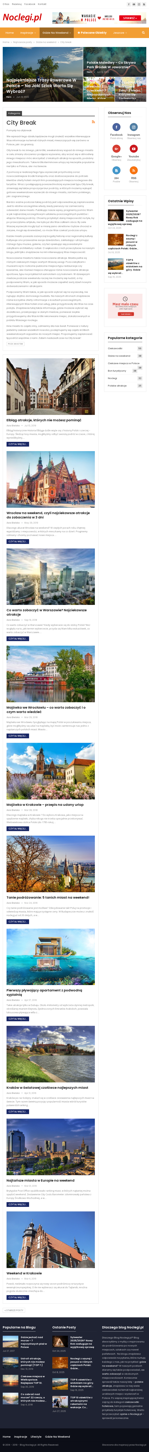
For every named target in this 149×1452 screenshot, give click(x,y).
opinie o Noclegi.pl (131, 1414)
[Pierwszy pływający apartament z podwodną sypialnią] (51, 957)
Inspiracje (27, 33)
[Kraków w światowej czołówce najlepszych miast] (51, 1054)
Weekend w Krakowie (24, 1273)
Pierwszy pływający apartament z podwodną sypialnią (44, 992)
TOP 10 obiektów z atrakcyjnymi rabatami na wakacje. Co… (81, 1402)
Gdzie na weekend (55, 33)
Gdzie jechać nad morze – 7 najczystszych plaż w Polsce (34, 1342)
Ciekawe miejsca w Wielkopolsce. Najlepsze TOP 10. (33, 1380)
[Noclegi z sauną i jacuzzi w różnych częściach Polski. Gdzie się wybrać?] (116, 239)
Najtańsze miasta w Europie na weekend (40, 1180)
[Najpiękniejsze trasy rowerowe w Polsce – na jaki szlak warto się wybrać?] (42, 74)
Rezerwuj (17, 4)
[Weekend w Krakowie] (51, 1239)
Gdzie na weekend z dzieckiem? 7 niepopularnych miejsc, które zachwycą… (98, 92)
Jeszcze (118, 33)
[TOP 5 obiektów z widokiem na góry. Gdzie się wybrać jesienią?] (116, 264)
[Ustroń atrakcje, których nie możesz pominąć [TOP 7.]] (10, 1363)
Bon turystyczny (117, 371)
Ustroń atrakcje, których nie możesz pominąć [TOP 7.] (33, 1362)
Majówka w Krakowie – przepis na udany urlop (45, 804)
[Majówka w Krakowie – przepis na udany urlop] (51, 771)
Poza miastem (15, 343)
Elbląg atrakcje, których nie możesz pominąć (44, 420)
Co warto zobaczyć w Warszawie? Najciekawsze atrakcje (47, 612)
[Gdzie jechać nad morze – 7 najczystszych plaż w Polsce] (10, 1341)
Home (10, 33)
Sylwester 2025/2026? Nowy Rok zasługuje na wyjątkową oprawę (82, 1342)
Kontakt (42, 4)
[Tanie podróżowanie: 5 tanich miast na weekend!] (51, 864)
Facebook (29, 4)
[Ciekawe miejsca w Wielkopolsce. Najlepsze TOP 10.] (10, 1380)
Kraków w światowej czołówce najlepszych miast (47, 1087)
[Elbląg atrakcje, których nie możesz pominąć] (51, 386)
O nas (6, 4)
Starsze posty (14, 1310)
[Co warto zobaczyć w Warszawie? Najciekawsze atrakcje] (51, 576)
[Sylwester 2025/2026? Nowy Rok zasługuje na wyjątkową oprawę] (116, 215)
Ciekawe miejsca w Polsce (124, 363)
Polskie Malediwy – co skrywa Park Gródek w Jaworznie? (111, 64)
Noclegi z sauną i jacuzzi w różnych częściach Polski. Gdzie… (81, 1363)
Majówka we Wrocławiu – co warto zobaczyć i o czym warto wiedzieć (46, 709)
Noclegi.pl (140, 1444)
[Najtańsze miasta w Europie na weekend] (51, 1147)
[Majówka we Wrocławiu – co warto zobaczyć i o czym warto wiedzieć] (51, 674)
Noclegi (112, 378)
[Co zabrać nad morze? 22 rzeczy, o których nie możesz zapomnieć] (10, 1398)
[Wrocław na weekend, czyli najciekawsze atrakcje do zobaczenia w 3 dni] (51, 479)
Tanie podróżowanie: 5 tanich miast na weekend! (48, 897)
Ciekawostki (115, 348)
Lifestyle (36, 1437)
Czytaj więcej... (18, 444)
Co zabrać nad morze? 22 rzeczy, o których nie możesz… (33, 1397)
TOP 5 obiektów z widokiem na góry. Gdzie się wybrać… (82, 1383)
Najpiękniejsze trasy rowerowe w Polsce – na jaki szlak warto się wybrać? (41, 85)
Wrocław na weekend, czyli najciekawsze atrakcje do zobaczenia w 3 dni (48, 515)
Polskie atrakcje (117, 385)
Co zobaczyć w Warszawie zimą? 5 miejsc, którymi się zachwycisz (130, 90)
